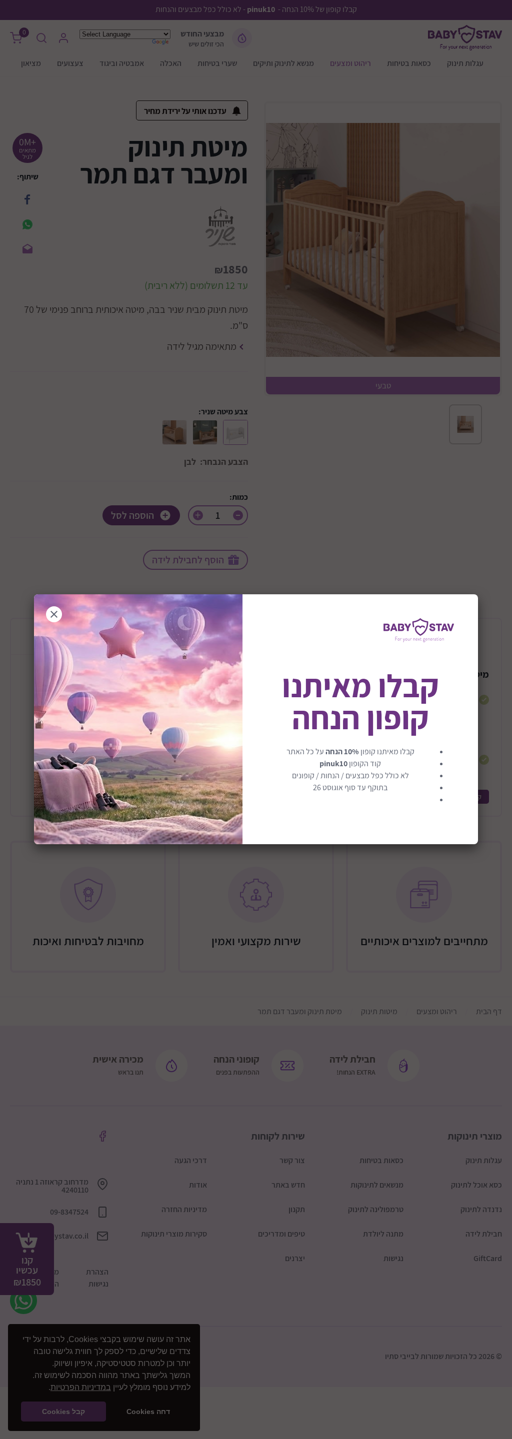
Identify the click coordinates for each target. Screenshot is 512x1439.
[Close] (54, 614)
